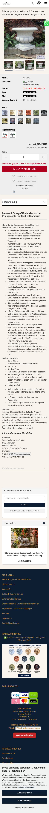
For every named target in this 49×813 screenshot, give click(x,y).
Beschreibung (9, 201)
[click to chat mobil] (46, 23)
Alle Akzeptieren (24, 793)
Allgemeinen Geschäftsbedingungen (17, 609)
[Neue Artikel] (44, 523)
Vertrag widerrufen (24, 735)
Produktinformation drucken (24, 187)
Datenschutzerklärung (26, 787)
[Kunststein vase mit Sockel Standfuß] (24, 38)
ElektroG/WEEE (8, 584)
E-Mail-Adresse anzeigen (19, 454)
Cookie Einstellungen (10, 623)
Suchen (24, 505)
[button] (6, 157)
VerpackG (6, 589)
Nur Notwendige (25, 801)
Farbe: (5, 107)
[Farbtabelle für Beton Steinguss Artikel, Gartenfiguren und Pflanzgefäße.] (24, 661)
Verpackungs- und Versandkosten (16, 579)
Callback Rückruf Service (12, 594)
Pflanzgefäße (7, 763)
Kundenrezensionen (13, 468)
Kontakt (5, 613)
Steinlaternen (7, 758)
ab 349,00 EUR (24, 561)
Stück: (4, 152)
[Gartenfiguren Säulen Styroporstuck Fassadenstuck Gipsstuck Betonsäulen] (5, 3)
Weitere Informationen (24, 808)
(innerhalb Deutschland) (31, 84)
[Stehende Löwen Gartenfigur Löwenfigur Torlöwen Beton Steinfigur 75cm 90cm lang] (24, 538)
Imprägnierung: (8, 130)
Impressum (7, 618)
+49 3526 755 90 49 (28, 725)
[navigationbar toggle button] (45, 3)
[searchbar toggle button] (32, 3)
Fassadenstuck (8, 753)
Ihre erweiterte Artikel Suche (24, 511)
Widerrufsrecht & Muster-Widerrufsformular (20, 604)
